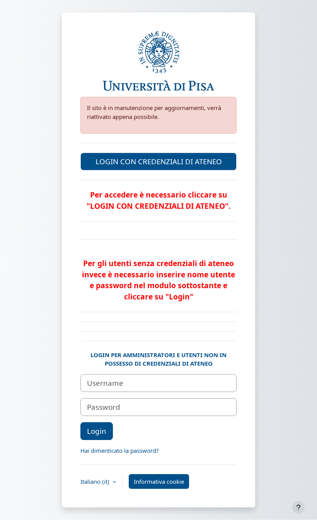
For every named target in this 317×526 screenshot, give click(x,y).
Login (96, 431)
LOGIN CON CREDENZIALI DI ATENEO (158, 161)
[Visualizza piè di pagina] (298, 507)
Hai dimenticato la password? (119, 450)
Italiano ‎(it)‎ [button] (95, 481)
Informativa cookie (159, 481)
